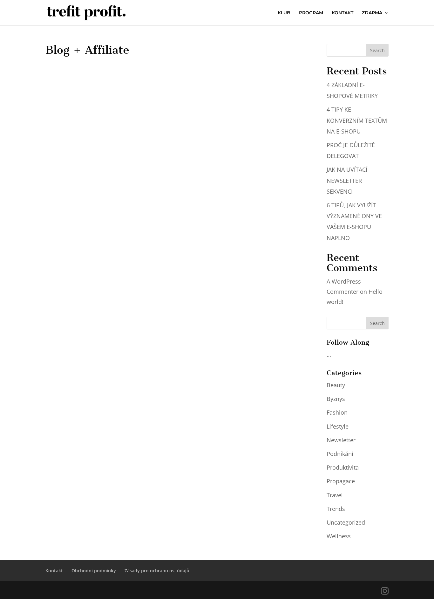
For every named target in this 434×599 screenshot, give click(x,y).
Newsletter (341, 440)
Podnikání (340, 454)
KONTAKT (342, 13)
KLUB (284, 13)
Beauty (336, 385)
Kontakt (54, 571)
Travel (335, 495)
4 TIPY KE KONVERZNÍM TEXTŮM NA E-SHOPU (357, 120)
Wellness (339, 536)
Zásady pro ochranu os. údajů (157, 571)
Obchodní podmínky (93, 571)
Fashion (337, 412)
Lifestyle (338, 426)
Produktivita (343, 467)
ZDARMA (372, 13)
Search (377, 50)
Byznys (336, 399)
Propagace (341, 481)
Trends (336, 509)
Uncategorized (346, 522)
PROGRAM (311, 13)
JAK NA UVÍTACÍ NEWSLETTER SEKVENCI (347, 180)
